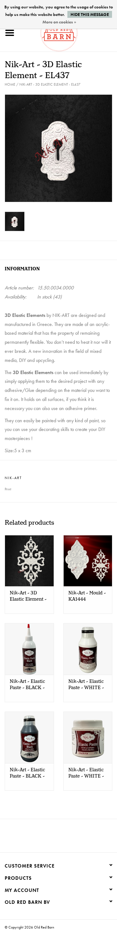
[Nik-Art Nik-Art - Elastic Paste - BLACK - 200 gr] (29, 649)
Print (8, 489)
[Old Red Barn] (68, 32)
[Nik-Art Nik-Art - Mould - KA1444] (88, 561)
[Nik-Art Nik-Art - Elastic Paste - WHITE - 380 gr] (88, 649)
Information (22, 269)
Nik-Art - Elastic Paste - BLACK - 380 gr (27, 773)
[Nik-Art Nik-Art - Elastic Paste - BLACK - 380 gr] (29, 737)
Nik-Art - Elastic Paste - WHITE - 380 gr (86, 684)
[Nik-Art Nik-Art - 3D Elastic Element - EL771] (29, 561)
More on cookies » (59, 22)
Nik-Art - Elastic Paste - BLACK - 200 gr (27, 684)
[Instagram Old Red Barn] (64, 838)
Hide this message (90, 14)
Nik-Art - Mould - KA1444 (87, 596)
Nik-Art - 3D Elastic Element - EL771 (28, 596)
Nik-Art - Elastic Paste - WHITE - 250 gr (86, 773)
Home (10, 84)
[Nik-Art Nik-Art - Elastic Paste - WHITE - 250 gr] (88, 737)
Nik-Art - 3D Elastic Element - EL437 (49, 84)
